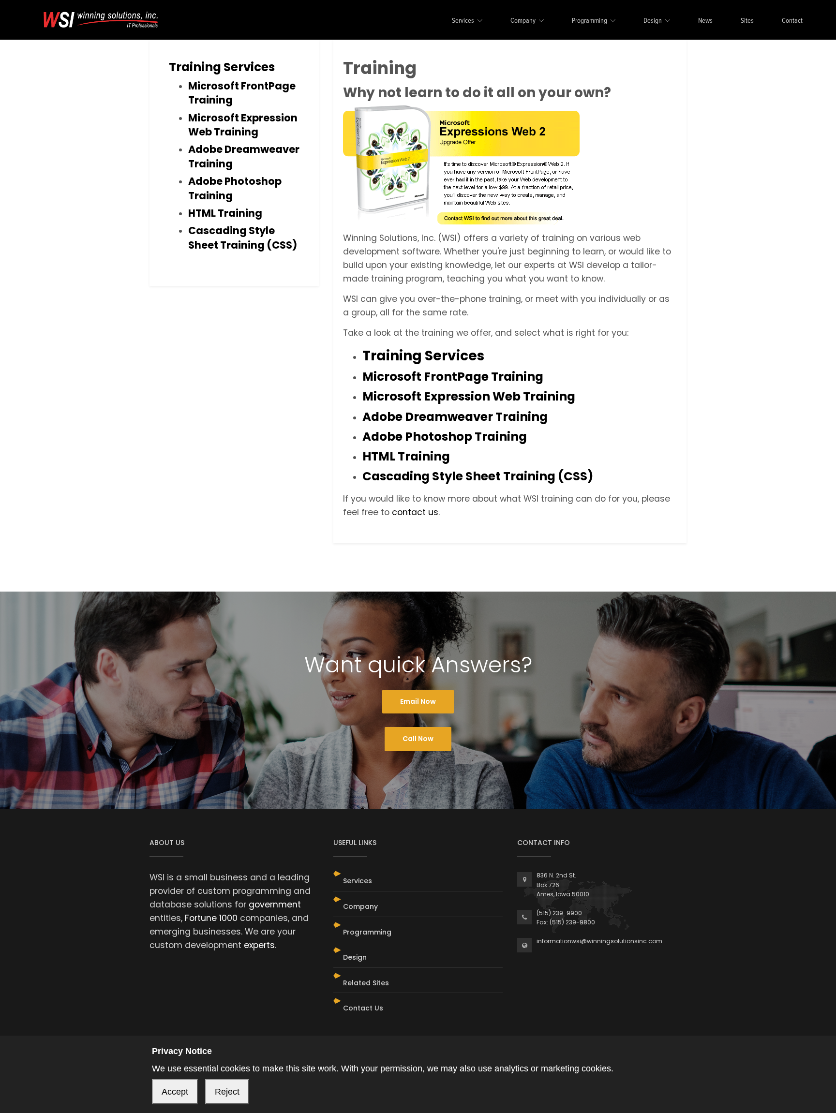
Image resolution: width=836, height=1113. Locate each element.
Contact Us (363, 1008)
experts (259, 945)
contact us (415, 512)
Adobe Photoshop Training (444, 436)
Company (523, 21)
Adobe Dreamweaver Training (455, 416)
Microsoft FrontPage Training (452, 376)
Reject (227, 1092)
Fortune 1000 (211, 918)
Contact (792, 21)
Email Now (418, 701)
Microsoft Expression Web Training (243, 125)
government (275, 904)
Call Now (418, 738)
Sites (747, 21)
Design (652, 21)
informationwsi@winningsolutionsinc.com (599, 941)
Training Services (222, 67)
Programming (589, 21)
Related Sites (366, 983)
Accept (175, 1092)
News (705, 21)
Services (463, 21)
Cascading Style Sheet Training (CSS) (242, 237)
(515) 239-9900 (559, 913)
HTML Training (225, 213)
